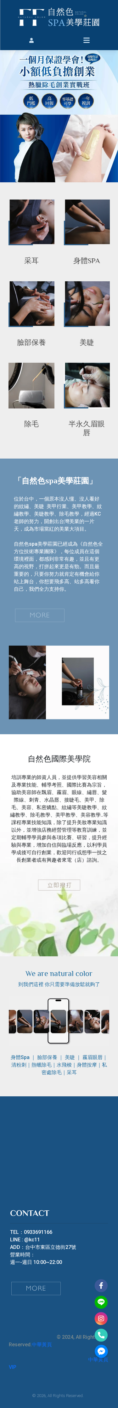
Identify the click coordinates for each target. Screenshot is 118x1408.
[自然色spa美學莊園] (59, 16)
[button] (31, 40)
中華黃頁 (42, 1345)
